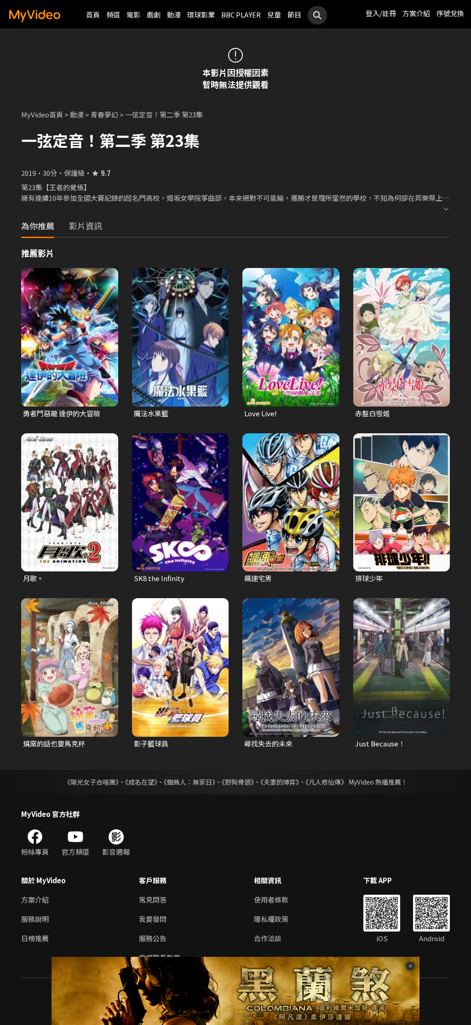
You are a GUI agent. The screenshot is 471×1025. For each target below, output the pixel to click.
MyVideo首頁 (42, 114)
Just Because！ (380, 743)
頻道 (113, 14)
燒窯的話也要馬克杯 (54, 743)
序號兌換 (450, 13)
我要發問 (153, 919)
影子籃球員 (151, 743)
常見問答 (153, 899)
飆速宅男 (258, 578)
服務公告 (153, 938)
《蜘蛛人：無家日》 (189, 781)
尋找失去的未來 (268, 743)
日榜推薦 (35, 938)
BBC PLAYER (241, 14)
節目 (294, 14)
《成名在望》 (141, 781)
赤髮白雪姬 (372, 413)
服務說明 (35, 919)
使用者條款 (271, 899)
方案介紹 (416, 13)
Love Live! (260, 413)
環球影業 (201, 14)
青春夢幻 (104, 114)
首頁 (93, 14)
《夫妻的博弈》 (279, 781)
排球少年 (369, 578)
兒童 (274, 14)
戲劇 (154, 14)
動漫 (174, 14)
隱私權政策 (271, 919)
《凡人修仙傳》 (326, 781)
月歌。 (33, 578)
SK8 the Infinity (159, 578)
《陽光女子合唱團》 (91, 781)
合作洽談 (267, 938)
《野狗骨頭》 (238, 781)
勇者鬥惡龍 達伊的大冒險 (61, 413)
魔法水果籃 (151, 413)
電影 (133, 14)
